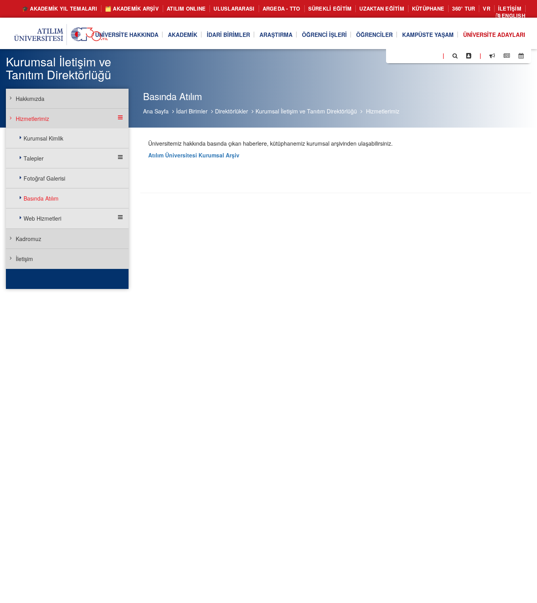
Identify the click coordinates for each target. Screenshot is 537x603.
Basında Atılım (41, 198)
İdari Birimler (228, 34)
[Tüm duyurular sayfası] (492, 55)
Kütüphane (428, 8)
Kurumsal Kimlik (43, 138)
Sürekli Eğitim (330, 8)
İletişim (509, 8)
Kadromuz (28, 239)
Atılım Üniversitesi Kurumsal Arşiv (193, 155)
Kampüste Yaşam (428, 34)
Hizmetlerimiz (382, 111)
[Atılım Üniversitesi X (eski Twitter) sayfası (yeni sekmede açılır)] (403, 56)
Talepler (34, 158)
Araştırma (275, 34)
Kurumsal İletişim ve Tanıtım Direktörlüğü (306, 111)
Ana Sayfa (156, 111)
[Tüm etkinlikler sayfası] (521, 55)
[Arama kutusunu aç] (455, 55)
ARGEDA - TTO (281, 8)
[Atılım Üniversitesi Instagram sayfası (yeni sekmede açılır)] (423, 55)
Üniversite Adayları (494, 34)
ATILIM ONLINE (186, 8)
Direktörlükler (231, 111)
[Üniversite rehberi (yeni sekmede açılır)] (469, 55)
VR (486, 8)
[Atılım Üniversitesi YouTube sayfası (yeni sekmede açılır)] (433, 55)
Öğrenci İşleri (324, 34)
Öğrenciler (374, 34)
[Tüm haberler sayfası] (506, 55)
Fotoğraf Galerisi (44, 178)
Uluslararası (233, 8)
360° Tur (463, 8)
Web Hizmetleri (42, 218)
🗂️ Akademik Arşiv (132, 8)
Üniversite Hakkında (126, 34)
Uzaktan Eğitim (381, 8)
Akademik (182, 34)
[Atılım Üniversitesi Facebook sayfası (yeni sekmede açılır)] (394, 55)
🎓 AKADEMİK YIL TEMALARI (59, 8)
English (512, 16)
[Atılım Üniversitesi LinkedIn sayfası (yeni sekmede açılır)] (413, 55)
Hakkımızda (30, 98)
